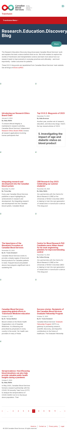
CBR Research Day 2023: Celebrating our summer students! (48, 184)
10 (49, 411)
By (3, 120)
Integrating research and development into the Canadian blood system (15, 184)
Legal (62, 426)
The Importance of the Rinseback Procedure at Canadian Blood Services (12, 245)
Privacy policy (53, 426)
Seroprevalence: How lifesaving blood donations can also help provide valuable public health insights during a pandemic (16, 374)
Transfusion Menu (10, 20)
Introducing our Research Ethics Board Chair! (16, 114)
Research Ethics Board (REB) (12, 131)
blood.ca (33, 426)
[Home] (19, 7)
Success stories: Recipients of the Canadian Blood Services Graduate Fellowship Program (50, 311)
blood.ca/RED (18, 67)
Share (56, 44)
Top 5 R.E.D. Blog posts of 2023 (51, 113)
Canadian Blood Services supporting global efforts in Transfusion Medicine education (16, 311)
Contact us (42, 426)
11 (55, 411)
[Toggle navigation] (63, 6)
